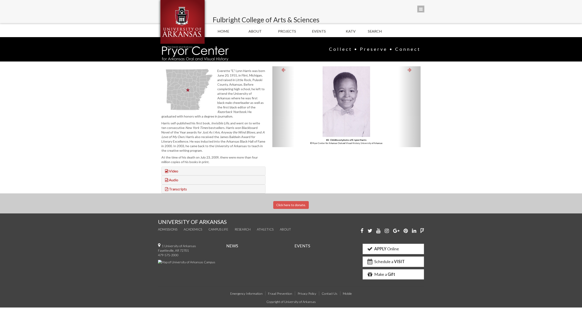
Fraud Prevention (280, 293)
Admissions (167, 229)
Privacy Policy (307, 293)
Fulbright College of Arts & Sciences (266, 19)
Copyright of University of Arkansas (291, 302)
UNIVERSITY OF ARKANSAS (192, 221)
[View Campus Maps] (186, 262)
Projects (287, 31)
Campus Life (218, 229)
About (255, 31)
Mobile (347, 293)
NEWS (232, 245)
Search (375, 31)
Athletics (265, 229)
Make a (384, 274)
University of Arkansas (182, 22)
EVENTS (302, 245)
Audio (173, 180)
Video (173, 171)
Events (319, 31)
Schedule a (389, 261)
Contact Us (329, 293)
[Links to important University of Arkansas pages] (420, 9)
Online (386, 248)
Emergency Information (246, 293)
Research (243, 229)
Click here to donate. (291, 205)
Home (223, 31)
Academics (193, 229)
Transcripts (177, 189)
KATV (351, 31)
